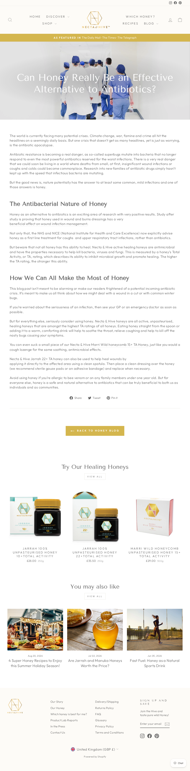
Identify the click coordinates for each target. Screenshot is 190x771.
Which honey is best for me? (68, 714)
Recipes (130, 23)
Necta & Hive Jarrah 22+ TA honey (36, 359)
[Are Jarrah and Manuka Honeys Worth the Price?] (95, 630)
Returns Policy (104, 708)
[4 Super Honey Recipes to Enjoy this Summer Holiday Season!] (35, 630)
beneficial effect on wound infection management (48, 224)
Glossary (101, 720)
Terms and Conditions (109, 732)
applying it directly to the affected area (40, 364)
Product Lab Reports (64, 720)
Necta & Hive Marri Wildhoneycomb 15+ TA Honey (109, 344)
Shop (48, 23)
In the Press (57, 726)
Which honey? (140, 16)
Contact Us (57, 732)
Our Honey (57, 708)
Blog (149, 23)
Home (35, 16)
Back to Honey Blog (97, 430)
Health (94, 67)
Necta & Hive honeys (111, 321)
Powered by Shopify (95, 756)
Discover (56, 16)
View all (95, 476)
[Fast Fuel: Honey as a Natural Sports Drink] (155, 630)
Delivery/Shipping (107, 701)
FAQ (98, 714)
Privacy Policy (104, 726)
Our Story (56, 701)
